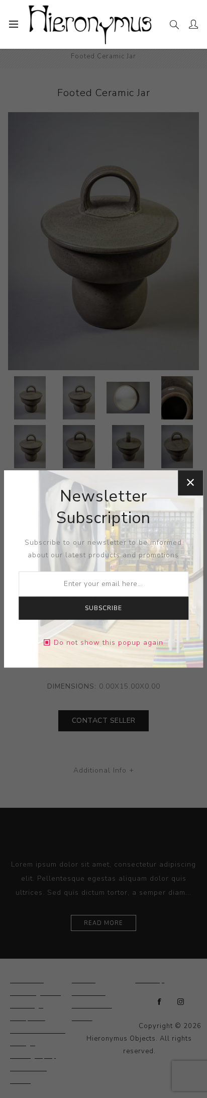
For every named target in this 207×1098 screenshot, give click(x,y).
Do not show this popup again (108, 642)
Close (190, 482)
